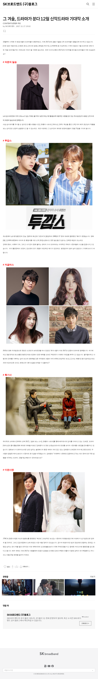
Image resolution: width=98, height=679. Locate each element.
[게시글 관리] (16, 566)
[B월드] (45, 666)
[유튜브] (49, 666)
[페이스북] (52, 666)
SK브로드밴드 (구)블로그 (20, 4)
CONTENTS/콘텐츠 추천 (12, 23)
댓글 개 (6, 606)
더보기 (92, 577)
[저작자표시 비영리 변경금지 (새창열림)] (33, 567)
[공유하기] (12, 566)
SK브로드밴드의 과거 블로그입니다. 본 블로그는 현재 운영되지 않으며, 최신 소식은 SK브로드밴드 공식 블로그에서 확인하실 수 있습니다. (44, 619)
